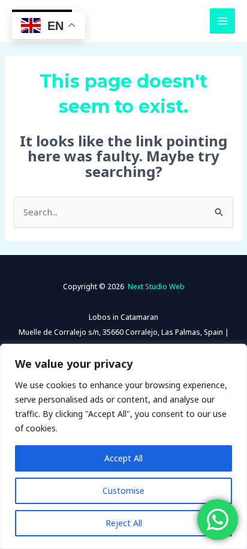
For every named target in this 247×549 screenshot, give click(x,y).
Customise (123, 490)
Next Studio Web (156, 286)
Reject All (124, 523)
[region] (123, 446)
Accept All (123, 458)
